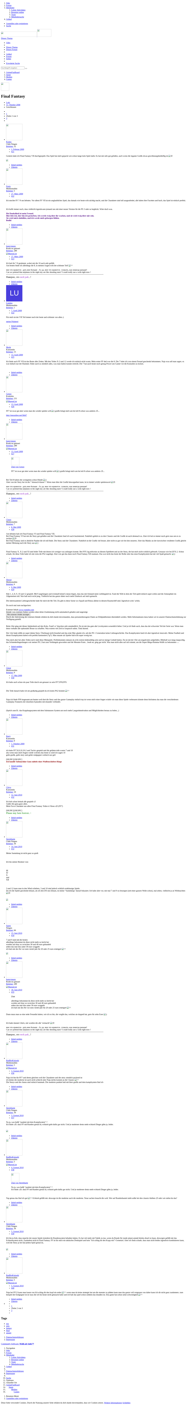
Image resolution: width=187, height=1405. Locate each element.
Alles (8, 43)
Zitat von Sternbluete (19, 1183)
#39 (12, 1234)
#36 (12, 1073)
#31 (12, 746)
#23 (12, 259)
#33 (12, 849)
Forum (8, 56)
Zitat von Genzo (17, 467)
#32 (12, 797)
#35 (12, 992)
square (8, 1333)
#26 (12, 407)
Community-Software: (17, 1344)
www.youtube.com (26, 610)
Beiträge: (9, 146)
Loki (8, 102)
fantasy (9, 1328)
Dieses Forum (11, 49)
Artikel (9, 54)
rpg (7, 1324)
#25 (12, 357)
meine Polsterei (12, 321)
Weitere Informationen (113, 1403)
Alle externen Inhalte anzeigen (18, 615)
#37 (12, 1118)
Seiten (8, 59)
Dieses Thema (12, 47)
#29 (12, 589)
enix (8, 1326)
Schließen (126, 1403)
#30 (12, 678)
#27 (12, 454)
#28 (12, 529)
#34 (12, 935)
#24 (12, 313)
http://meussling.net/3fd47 (16, 415)
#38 (12, 1170)
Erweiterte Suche (13, 63)
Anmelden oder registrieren (17, 23)
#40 (12, 1288)
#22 (12, 196)
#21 (12, 152)
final (8, 1330)
